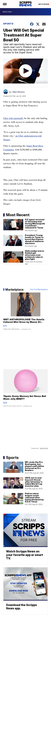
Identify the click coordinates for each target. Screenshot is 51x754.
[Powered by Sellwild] (44, 448)
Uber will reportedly (13, 118)
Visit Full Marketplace (39, 289)
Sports (8, 23)
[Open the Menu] (4, 4)
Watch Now (43, 4)
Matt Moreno (19, 92)
